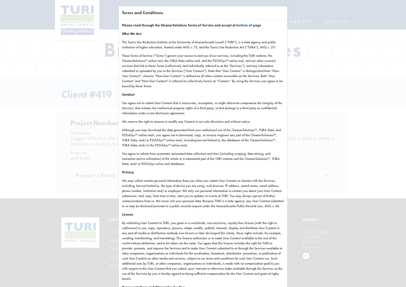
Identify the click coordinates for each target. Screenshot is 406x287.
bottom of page (248, 25)
